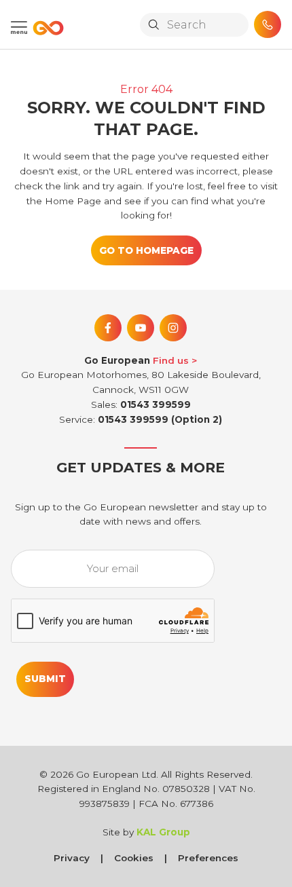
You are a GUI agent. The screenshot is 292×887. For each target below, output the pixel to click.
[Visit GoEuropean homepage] (45, 28)
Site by (146, 832)
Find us (171, 360)
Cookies (133, 857)
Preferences (208, 857)
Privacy (72, 857)
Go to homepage (146, 250)
